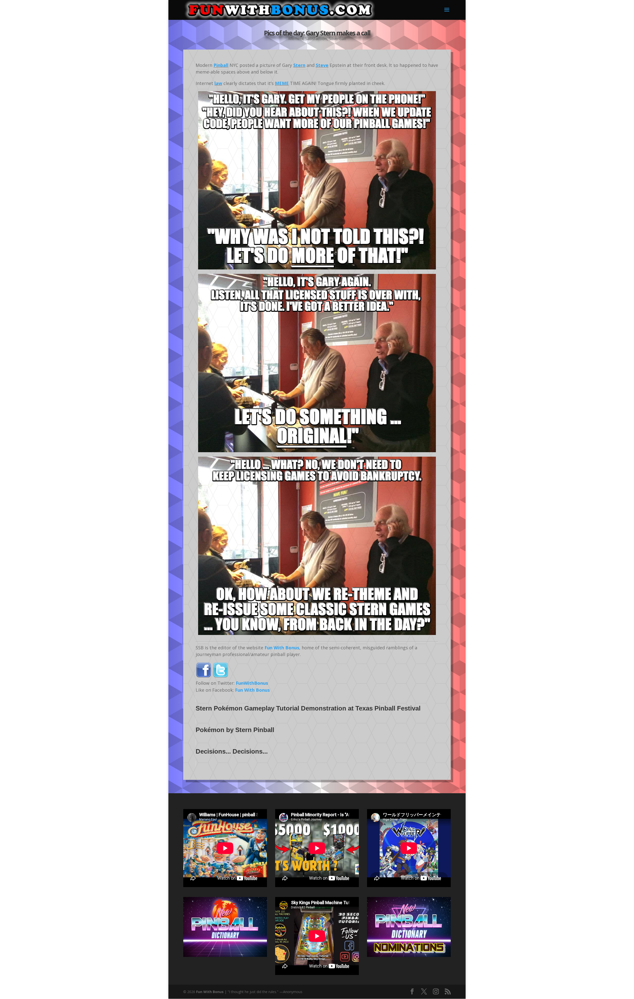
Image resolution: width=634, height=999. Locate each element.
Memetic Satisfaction (307, 38)
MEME (282, 83)
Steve (322, 65)
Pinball (220, 65)
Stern (299, 65)
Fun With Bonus (281, 648)
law (218, 83)
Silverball (337, 38)
